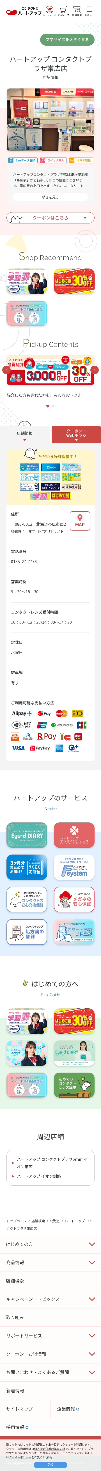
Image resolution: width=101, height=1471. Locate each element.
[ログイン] (63, 11)
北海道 (55, 1220)
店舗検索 (38, 1220)
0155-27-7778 (24, 561)
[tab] (25, 434)
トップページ (16, 1220)
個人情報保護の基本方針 (49, 1448)
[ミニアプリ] (49, 11)
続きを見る (50, 196)
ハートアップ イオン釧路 (39, 1176)
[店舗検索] (76, 11)
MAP (80, 524)
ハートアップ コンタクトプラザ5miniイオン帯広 (52, 1162)
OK (50, 1465)
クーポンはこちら (50, 217)
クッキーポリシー (20, 1457)
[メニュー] (89, 11)
